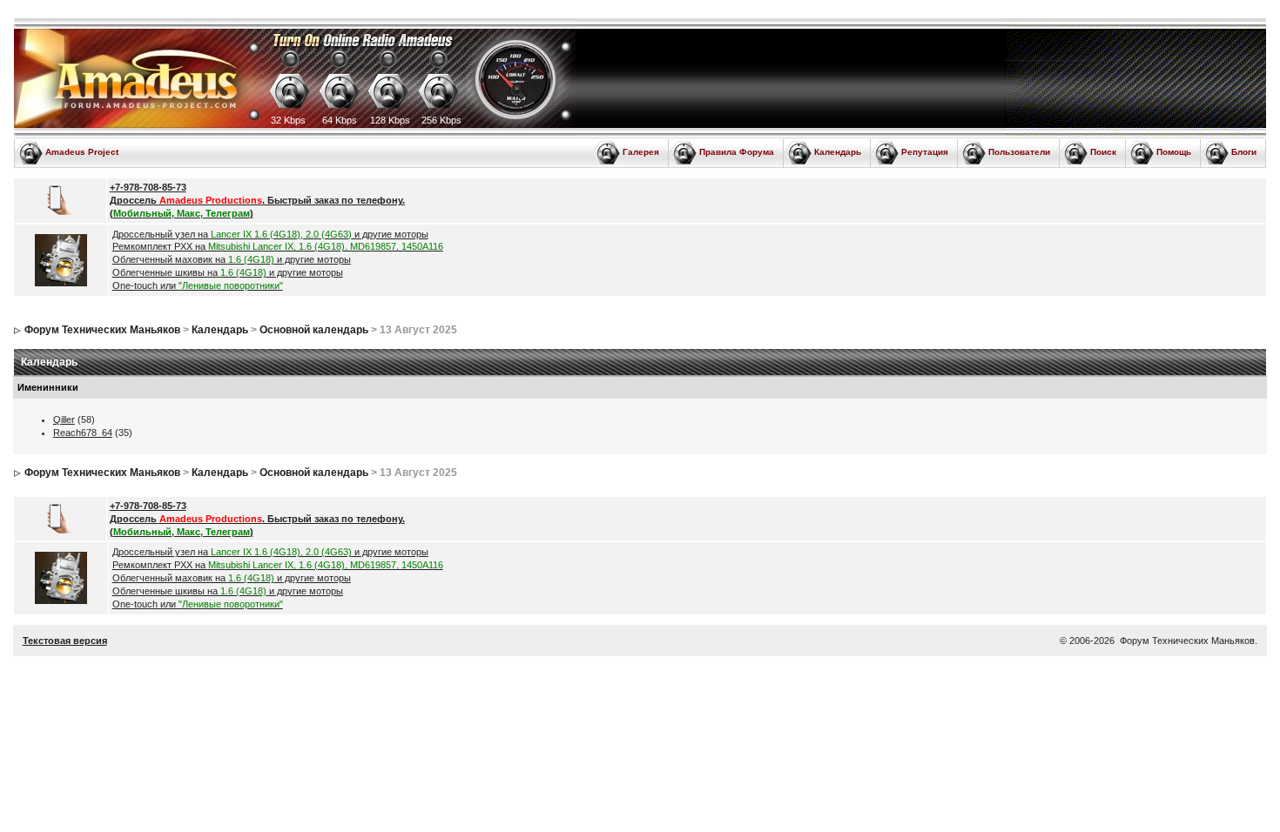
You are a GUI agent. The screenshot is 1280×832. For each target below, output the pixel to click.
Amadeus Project (81, 152)
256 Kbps (441, 120)
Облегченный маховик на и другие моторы (231, 259)
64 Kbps (339, 120)
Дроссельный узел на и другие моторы (270, 234)
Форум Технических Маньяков (102, 330)
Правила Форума (736, 152)
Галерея (641, 152)
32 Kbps (288, 120)
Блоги (1243, 152)
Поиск (1103, 152)
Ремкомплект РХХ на (277, 246)
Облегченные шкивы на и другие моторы (227, 272)
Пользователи (1019, 152)
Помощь (1173, 152)
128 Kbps (390, 120)
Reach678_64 (82, 432)
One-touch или (197, 285)
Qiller (64, 419)
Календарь (837, 152)
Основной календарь (313, 330)
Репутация (924, 152)
